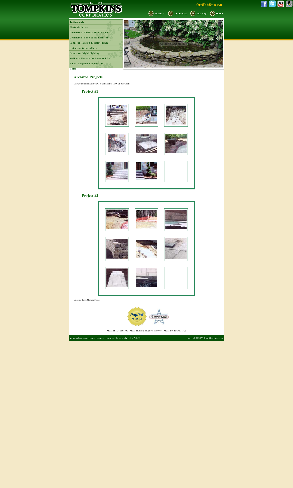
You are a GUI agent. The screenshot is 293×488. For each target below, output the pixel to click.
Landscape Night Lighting (84, 53)
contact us (83, 337)
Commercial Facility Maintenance (89, 32)
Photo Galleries (79, 27)
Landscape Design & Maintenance (89, 42)
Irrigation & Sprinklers (83, 48)
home (92, 337)
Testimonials (77, 22)
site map (100, 337)
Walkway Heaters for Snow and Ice (90, 58)
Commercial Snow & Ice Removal (89, 37)
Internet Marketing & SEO (128, 337)
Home (73, 68)
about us (74, 337)
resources (110, 337)
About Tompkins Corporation (86, 63)
